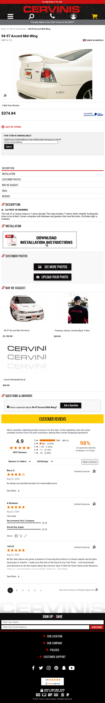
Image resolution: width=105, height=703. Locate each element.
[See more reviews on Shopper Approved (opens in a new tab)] (25, 536)
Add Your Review (11, 105)
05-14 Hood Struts (18, 29)
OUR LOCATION (54, 636)
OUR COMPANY (54, 643)
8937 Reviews (23, 452)
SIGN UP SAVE (52, 616)
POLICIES (54, 650)
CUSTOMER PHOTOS (16, 256)
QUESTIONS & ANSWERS (18, 395)
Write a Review (90, 462)
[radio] (52, 440)
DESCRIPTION (12, 204)
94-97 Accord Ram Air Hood (16, 330)
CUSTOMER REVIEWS (52, 419)
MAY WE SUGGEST (15, 288)
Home (3, 29)
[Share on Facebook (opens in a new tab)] (16, 536)
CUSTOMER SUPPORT (55, 657)
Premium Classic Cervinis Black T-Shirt (72, 330)
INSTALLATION (13, 226)
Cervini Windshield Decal (14, 379)
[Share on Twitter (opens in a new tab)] (21, 536)
